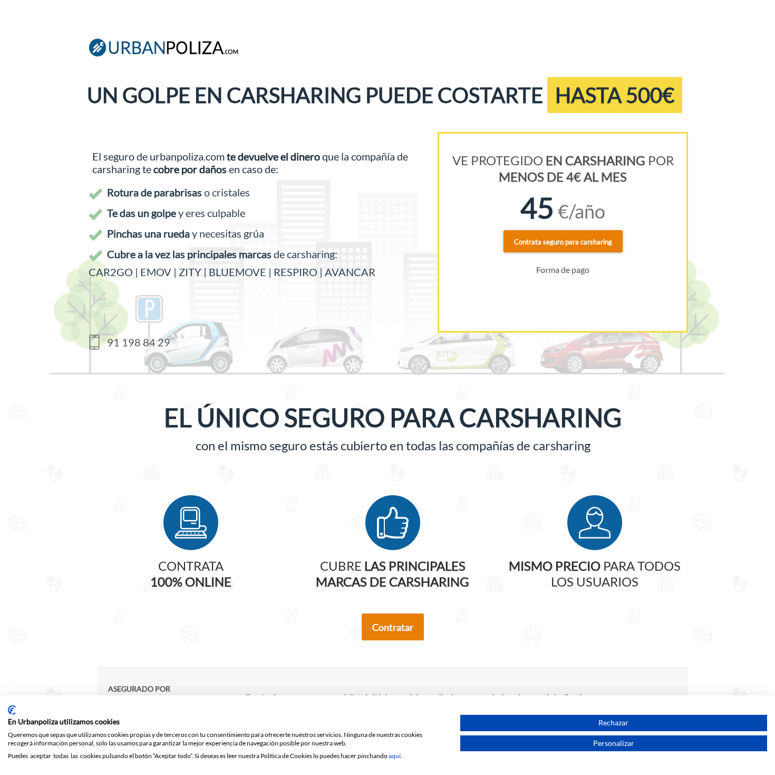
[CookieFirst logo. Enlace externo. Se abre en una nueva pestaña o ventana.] (12, 710)
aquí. (395, 756)
